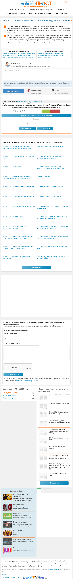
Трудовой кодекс (9, 398)
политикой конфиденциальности (27, 381)
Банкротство (32, 13)
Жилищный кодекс (9, 395)
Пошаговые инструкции (44, 10)
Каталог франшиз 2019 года (16, 13)
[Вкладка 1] (38, 490)
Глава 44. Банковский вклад (59, 403)
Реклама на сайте (15, 577)
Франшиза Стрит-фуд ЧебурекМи (20, 495)
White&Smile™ (18, 505)
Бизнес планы (60, 10)
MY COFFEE (17, 530)
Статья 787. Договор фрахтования (49, 196)
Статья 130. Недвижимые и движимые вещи (58, 413)
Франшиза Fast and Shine (22, 539)
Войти (66, 2)
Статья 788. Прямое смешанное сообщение (19, 206)
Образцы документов (45, 13)
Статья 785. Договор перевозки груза (50, 186)
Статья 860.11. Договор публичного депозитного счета (59, 421)
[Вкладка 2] (44, 490)
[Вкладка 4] (49, 490)
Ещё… (57, 13)
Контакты (6, 577)
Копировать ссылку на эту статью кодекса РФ (36, 115)
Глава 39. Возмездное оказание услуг (50, 146)
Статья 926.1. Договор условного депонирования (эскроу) (58, 431)
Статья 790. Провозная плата (13, 216)
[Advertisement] (36, 296)
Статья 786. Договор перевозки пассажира (18, 196)
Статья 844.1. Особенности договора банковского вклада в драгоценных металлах (59, 456)
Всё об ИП (12, 10)
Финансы (21, 10)
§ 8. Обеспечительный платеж (59, 395)
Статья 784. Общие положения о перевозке (18, 186)
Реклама (64, 13)
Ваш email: (36, 119)
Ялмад (15, 548)
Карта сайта (5, 574)
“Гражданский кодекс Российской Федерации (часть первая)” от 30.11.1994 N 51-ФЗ (59, 466)
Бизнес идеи (30, 10)
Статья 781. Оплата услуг (12, 166)
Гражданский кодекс (10, 393)
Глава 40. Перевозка (44, 176)
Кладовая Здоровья (20, 522)
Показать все (54, 483)
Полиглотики (17, 513)
